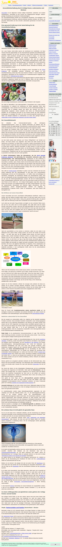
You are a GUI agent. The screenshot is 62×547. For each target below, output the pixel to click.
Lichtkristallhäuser (41, 458)
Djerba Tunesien (52, 46)
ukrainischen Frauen (8, 516)
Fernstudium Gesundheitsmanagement (24, 481)
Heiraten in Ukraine (53, 89)
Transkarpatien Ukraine (54, 55)
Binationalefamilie (53, 84)
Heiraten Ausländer (53, 87)
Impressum (50, 5)
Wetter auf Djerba (52, 48)
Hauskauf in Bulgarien (53, 69)
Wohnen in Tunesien (53, 53)
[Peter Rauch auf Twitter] (51, 149)
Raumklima (42, 466)
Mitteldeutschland (52, 45)
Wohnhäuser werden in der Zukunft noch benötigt (14, 455)
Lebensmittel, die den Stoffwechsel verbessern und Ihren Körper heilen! (19, 117)
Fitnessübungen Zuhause (54, 28)
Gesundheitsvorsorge (17, 5)
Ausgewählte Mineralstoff (54, 20)
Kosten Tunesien (52, 51)
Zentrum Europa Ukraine (54, 57)
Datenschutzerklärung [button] (13, 545)
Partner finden (52, 82)
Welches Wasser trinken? (54, 32)
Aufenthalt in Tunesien (54, 50)
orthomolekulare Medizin (38, 313)
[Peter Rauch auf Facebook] (49, 149)
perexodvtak (51, 38)
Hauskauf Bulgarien (53, 67)
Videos (45, 5)
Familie (24, 5)
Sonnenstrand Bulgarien (54, 64)
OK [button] (55, 544)
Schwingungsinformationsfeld (9, 452)
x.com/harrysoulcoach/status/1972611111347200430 (15, 536)
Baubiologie (16, 466)
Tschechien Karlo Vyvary (54, 72)
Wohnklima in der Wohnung (31, 342)
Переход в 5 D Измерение (55, 40)
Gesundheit (4, 12)
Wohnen (12, 485)
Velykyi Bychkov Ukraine (54, 58)
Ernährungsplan (13, 170)
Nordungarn (51, 76)
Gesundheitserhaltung (53, 25)
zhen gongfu (51, 36)
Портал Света (52, 91)
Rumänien (51, 77)
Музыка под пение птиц (54, 35)
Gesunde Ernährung (53, 27)
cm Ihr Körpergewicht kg (52, 112)
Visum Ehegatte (52, 86)
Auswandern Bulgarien (54, 65)
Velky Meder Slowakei (53, 74)
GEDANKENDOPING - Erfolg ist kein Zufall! (20, 533)
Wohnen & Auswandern (37, 5)
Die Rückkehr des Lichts (54, 30)
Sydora (9, 5)
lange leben (36, 364)
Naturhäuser (40, 463)
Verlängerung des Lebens (17, 76)
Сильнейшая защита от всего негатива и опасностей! (54, 182)
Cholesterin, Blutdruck (14, 538)
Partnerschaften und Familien (15, 507)
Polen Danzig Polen (53, 71)
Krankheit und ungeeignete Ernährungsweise (22, 382)
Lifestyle (29, 5)
